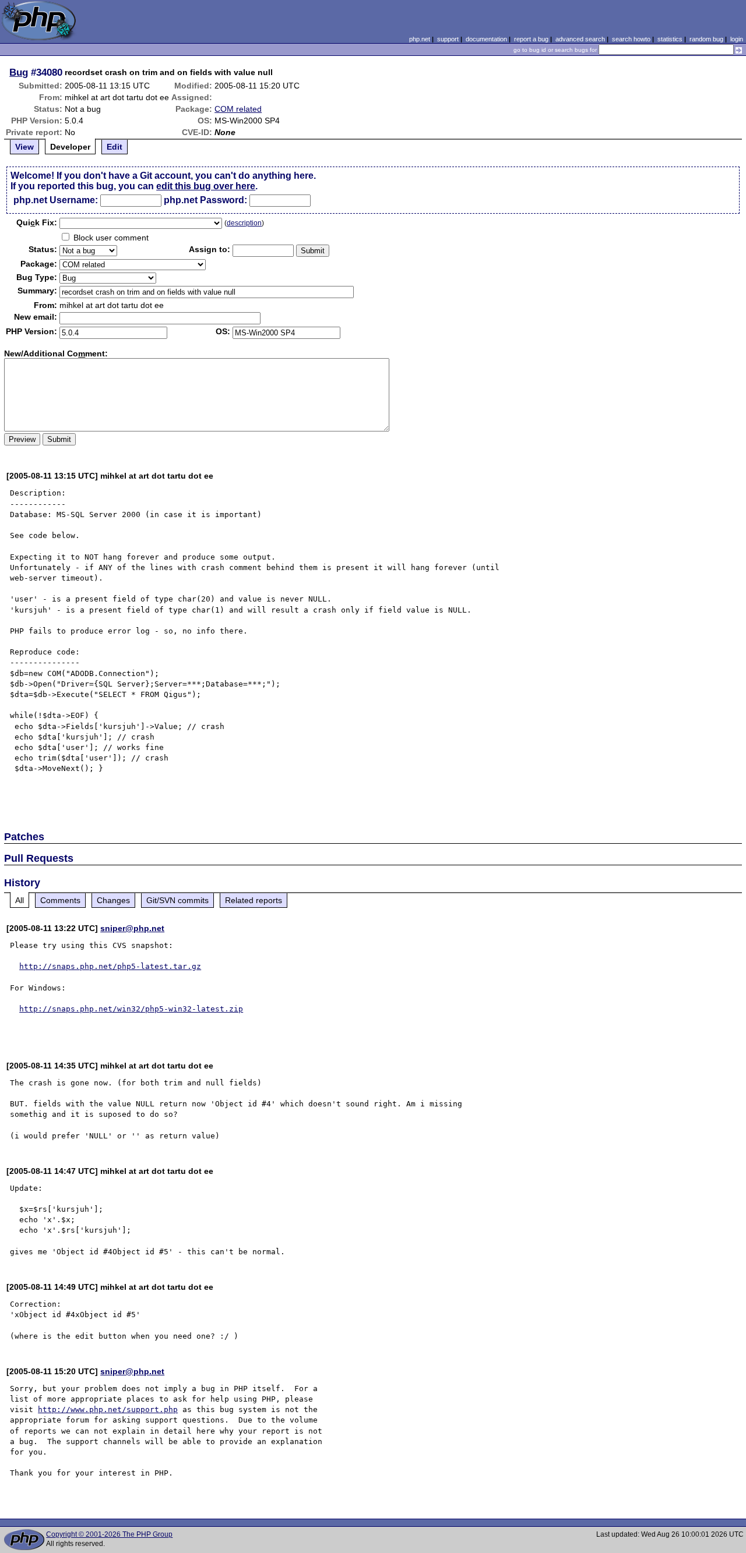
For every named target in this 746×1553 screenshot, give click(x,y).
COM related (238, 109)
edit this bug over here (205, 186)
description (244, 223)
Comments (60, 900)
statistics (669, 39)
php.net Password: (205, 200)
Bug (18, 72)
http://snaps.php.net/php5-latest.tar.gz (110, 966)
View (24, 146)
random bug (706, 39)
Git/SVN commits (177, 900)
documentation (486, 39)
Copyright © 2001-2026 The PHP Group (109, 1534)
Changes (113, 900)
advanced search (580, 39)
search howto (631, 39)
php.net (419, 39)
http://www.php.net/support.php (108, 1409)
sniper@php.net (132, 928)
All (19, 900)
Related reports (253, 900)
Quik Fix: (36, 222)
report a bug (531, 39)
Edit (114, 146)
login (736, 39)
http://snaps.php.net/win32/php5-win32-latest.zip (131, 1008)
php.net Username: (55, 200)
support (448, 39)
